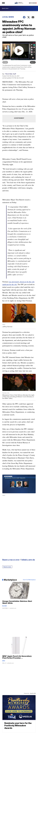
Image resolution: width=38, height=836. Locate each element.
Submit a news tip (28, 559)
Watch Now (32, 3)
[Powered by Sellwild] (33, 693)
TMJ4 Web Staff (10, 74)
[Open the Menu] (3, 2)
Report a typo (7, 566)
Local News (8, 17)
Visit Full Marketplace (29, 579)
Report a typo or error (10, 559)
